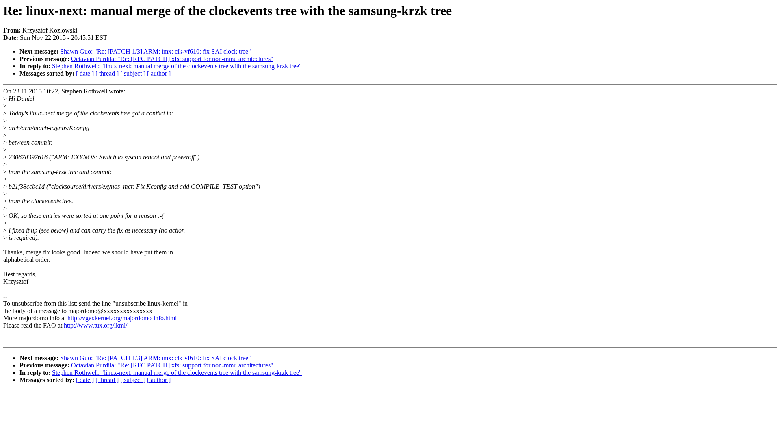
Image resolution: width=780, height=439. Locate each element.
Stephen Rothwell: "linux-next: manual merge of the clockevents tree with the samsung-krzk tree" (177, 66)
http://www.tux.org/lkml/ (95, 325)
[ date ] (85, 73)
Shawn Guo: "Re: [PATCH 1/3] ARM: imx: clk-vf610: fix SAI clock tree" (155, 51)
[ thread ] (107, 73)
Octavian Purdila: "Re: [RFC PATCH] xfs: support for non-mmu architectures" (172, 58)
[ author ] (159, 73)
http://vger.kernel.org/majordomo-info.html (122, 318)
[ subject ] (132, 73)
